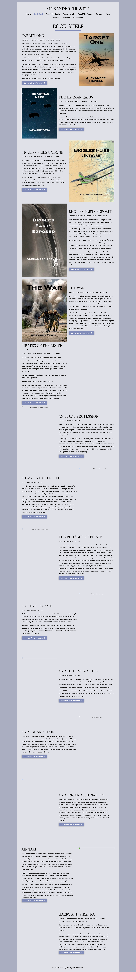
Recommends (69, 14)
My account (78, 17)
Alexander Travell (68, 8)
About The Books (53, 14)
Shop (108, 14)
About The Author (85, 14)
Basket (56, 17)
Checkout (66, 17)
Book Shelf (38, 14)
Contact (99, 14)
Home (28, 14)
